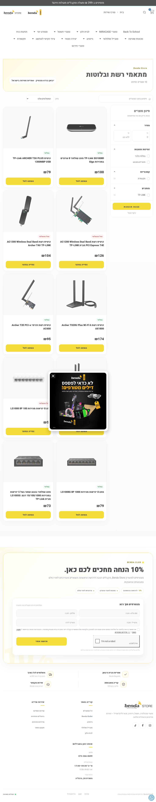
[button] (53, 376)
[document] (78, 401)
